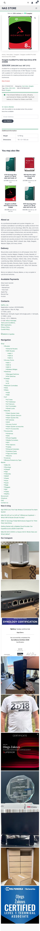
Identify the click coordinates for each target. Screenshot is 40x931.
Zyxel (6, 483)
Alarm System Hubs (13, 413)
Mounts (9, 456)
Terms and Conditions (8, 323)
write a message (11, 320)
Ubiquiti (7, 469)
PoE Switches (11, 376)
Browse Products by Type (13, 460)
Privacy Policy (5, 327)
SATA (13, 88)
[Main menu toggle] (36, 8)
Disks (6, 88)
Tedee (7, 491)
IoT (6, 397)
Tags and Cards (12, 453)
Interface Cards (12, 451)
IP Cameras (10, 420)
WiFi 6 (11, 356)
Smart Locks (11, 408)
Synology (8, 467)
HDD (10, 88)
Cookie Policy (5, 329)
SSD (8, 395)
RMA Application (6, 325)
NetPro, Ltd (4, 305)
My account (4, 496)
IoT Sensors (10, 404)
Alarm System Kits (12, 418)
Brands (3, 462)
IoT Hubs (10, 399)
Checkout (4, 498)
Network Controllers (11, 385)
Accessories (9, 431)
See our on (16, 13)
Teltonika (8, 474)
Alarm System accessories (15, 426)
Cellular (7, 378)
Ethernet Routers (12, 349)
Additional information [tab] (9, 131)
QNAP (7, 476)
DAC (8, 436)
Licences (8, 458)
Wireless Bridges (12, 369)
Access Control (12, 424)
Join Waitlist (8, 121)
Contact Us (4, 503)
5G (8, 381)
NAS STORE (9, 8)
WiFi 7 (11, 353)
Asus (6, 480)
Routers (7, 346)
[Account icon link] (32, 3)
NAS (6, 388)
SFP (8, 442)
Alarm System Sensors (14, 415)
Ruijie (6, 485)
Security (7, 411)
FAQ (2, 500)
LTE (8, 383)
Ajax (6, 471)
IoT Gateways (11, 402)
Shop (2, 344)
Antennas (10, 433)
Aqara (7, 478)
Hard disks (10, 54)
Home (3, 54)
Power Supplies (12, 438)
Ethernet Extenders (13, 449)
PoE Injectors (11, 445)
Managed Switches (13, 374)
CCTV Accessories (13, 429)
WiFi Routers (11, 351)
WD (6, 489)
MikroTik (7, 465)
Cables (9, 447)
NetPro (7, 494)
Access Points (9, 360)
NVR (8, 422)
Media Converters (12, 440)
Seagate (16, 54)
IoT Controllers (11, 406)
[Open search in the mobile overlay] (5, 3)
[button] (35, 18)
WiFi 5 (11, 358)
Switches (8, 371)
